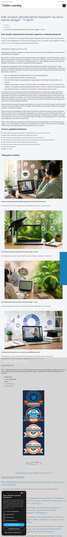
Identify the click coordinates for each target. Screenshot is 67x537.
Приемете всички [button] (14, 524)
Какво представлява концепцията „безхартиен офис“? (20, 135)
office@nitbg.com (9, 386)
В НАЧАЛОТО (39, 358)
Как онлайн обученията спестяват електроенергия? (20, 142)
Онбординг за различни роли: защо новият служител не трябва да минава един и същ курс (33, 502)
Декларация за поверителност (33, 473)
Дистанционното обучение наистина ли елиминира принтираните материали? (29, 140)
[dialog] (14, 513)
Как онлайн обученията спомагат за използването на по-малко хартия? (26, 133)
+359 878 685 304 (9, 384)
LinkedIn (9, 149)
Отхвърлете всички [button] (14, 529)
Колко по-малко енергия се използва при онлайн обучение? (22, 144)
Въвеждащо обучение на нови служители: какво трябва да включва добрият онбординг (29, 511)
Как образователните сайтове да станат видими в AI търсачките (33, 483)
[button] (14, 532)
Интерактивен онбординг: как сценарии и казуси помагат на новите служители (33, 520)
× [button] (24, 492)
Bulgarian (62, 1)
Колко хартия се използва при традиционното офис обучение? (23, 137)
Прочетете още (11, 508)
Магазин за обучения (7, 1)
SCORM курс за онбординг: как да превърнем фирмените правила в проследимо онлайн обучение (31, 530)
